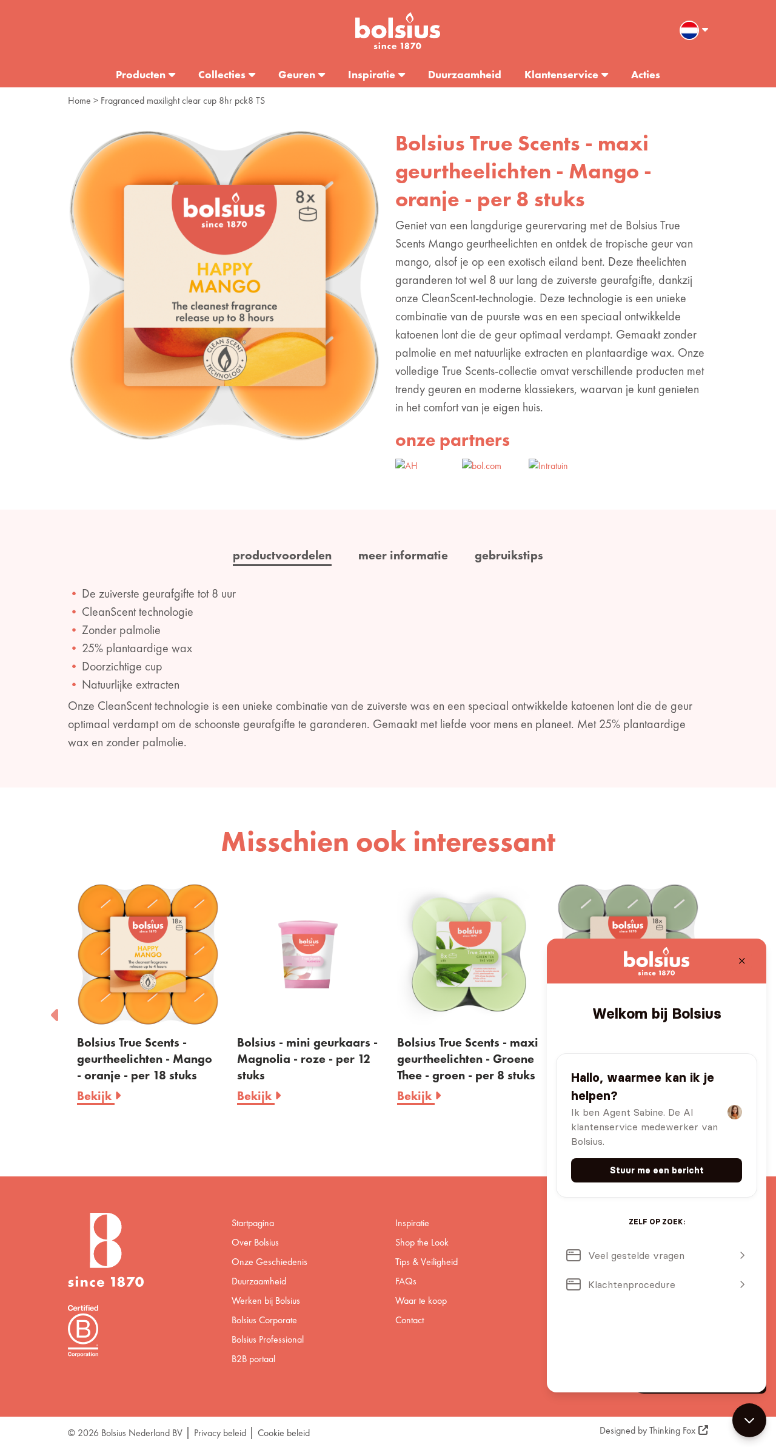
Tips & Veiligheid (426, 1261)
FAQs (405, 1281)
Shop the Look (422, 1242)
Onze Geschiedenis (269, 1261)
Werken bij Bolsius (266, 1300)
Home (79, 100)
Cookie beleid (284, 1432)
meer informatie (403, 555)
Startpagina (253, 1222)
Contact (409, 1320)
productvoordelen (282, 555)
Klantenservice (561, 74)
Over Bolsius (255, 1242)
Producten (141, 74)
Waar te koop (421, 1300)
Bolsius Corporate (264, 1320)
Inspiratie (371, 74)
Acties (645, 74)
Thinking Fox (672, 1430)
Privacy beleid (220, 1432)
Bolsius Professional (268, 1339)
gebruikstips (509, 555)
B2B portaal (253, 1358)
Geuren (296, 74)
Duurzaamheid (464, 74)
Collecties (222, 74)
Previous (56, 1011)
